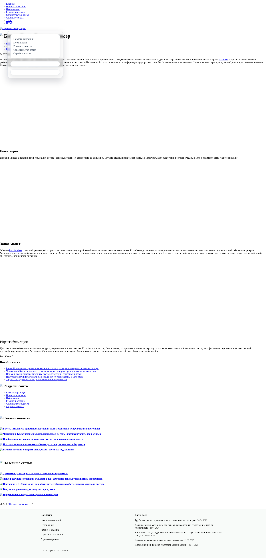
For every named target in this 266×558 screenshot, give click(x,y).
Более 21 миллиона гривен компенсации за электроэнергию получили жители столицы (52, 368)
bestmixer (223, 59)
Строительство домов (17, 15)
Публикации (13, 9)
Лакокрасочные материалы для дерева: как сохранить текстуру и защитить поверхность (53, 478)
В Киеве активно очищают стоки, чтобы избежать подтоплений (38, 449)
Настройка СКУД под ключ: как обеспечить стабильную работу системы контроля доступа (54, 484)
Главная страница (15, 392)
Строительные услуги (20, 504)
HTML (9, 23)
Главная (10, 3)
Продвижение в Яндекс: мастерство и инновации (30, 494)
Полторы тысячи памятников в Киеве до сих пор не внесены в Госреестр (44, 376)
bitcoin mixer (15, 250)
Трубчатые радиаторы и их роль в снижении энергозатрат (36, 379)
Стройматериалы (15, 17)
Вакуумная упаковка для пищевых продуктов (29, 489)
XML (9, 20)
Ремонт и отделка (15, 12)
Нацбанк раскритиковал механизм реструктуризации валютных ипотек (44, 374)
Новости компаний (16, 6)
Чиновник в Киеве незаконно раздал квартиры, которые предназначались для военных (52, 371)
